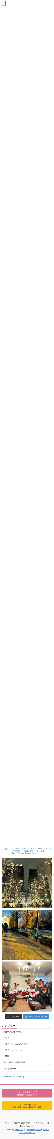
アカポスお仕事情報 (12, 1032)
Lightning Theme (34, 1130)
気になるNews (9, 1068)
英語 (7, 1056)
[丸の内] (27, 883)
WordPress (19, 1130)
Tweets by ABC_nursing (13, 1077)
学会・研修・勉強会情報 (14, 1062)
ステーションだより (14, 1050)
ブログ (6, 1038)
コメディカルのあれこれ (16, 1044)
